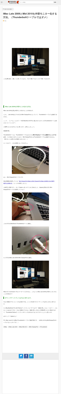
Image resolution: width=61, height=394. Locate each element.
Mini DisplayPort (34, 327)
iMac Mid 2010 (23, 327)
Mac (5, 20)
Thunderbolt (43, 327)
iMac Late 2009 (13, 327)
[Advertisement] (30, 34)
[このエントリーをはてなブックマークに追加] (31, 358)
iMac (5, 327)
